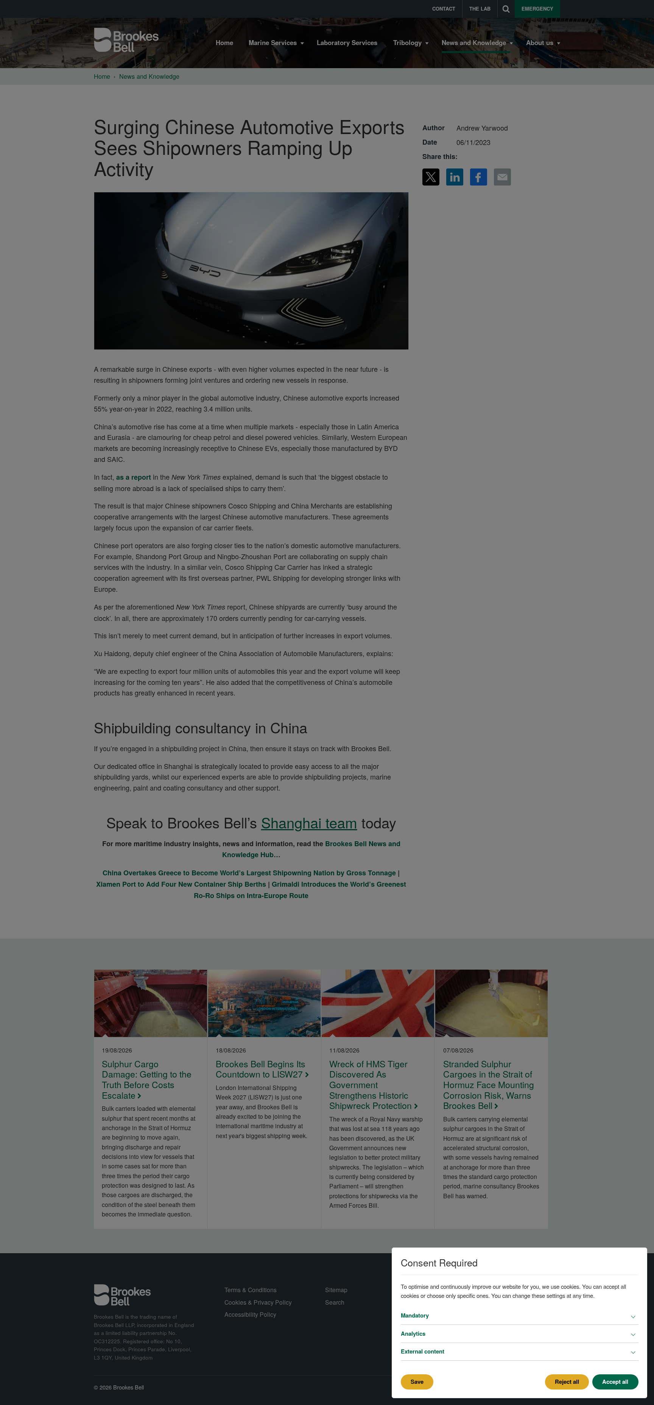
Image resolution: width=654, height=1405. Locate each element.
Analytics (413, 1333)
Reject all (567, 1381)
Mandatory (415, 1315)
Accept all (615, 1381)
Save (417, 1381)
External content (422, 1351)
